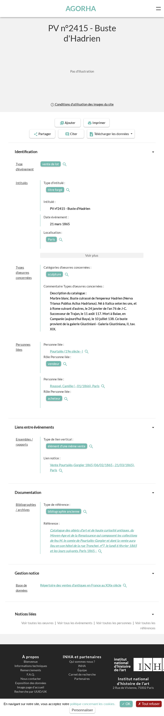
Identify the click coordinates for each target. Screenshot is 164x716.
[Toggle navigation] (159, 8)
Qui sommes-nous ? (82, 662)
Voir (91, 255)
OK (127, 704)
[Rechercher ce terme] (65, 164)
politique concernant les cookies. (92, 704)
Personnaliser (82, 710)
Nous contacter (30, 679)
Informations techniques (31, 666)
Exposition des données (30, 683)
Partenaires (82, 679)
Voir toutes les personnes (113, 623)
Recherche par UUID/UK (30, 692)
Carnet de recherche (82, 674)
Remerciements (30, 670)
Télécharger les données (112, 134)
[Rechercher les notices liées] (87, 351)
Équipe (82, 670)
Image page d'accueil (30, 687)
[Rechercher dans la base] (125, 585)
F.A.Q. (31, 674)
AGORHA (81, 8)
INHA (82, 666)
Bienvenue (31, 662)
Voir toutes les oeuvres (37, 623)
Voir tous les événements (75, 623)
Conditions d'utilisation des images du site (84, 104)
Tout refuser (150, 704)
